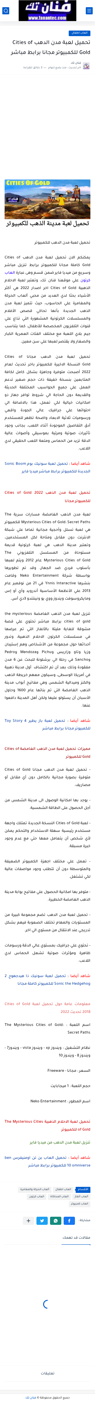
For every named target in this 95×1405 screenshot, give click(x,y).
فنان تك (30, 1398)
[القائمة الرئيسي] (89, 10)
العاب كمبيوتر (79, 1204)
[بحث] (5, 10)
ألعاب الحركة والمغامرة (34, 1189)
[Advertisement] (47, 129)
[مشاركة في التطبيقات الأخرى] (28, 1221)
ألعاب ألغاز (81, 1196)
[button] (69, 1221)
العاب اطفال (79, 33)
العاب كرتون (36, 1196)
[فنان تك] (47, 10)
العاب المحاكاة (59, 1196)
